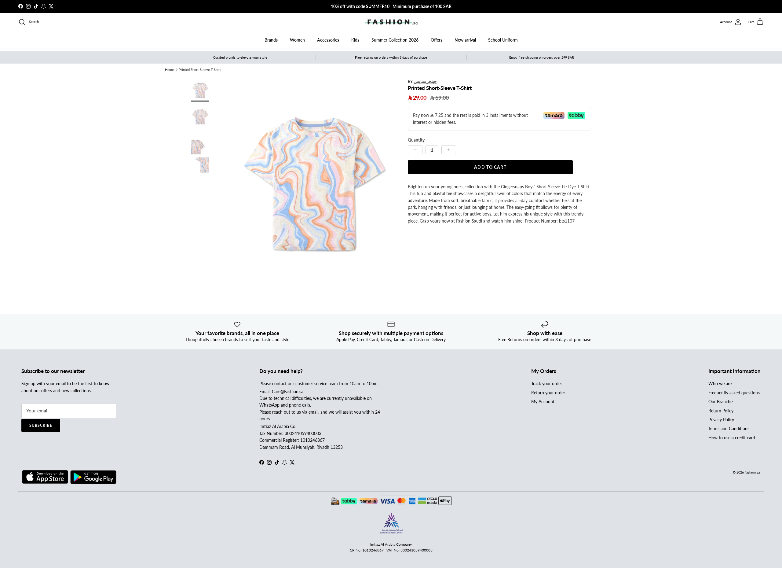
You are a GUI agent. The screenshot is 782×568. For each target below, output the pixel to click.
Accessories (328, 39)
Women (297, 39)
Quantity (416, 139)
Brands (271, 39)
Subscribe (40, 425)
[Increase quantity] (448, 149)
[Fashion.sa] (391, 22)
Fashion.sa (752, 472)
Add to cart (490, 166)
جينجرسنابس (425, 81)
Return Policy (720, 410)
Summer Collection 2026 (394, 39)
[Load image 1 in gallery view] (314, 181)
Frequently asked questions (734, 392)
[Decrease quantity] (415, 149)
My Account (542, 401)
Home (169, 70)
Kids (355, 39)
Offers (436, 39)
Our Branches (721, 401)
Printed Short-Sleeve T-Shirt (200, 70)
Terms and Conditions (728, 428)
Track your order (546, 383)
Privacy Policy (721, 419)
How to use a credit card (731, 437)
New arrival (465, 39)
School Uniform (503, 39)
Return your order (548, 392)
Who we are (720, 383)
